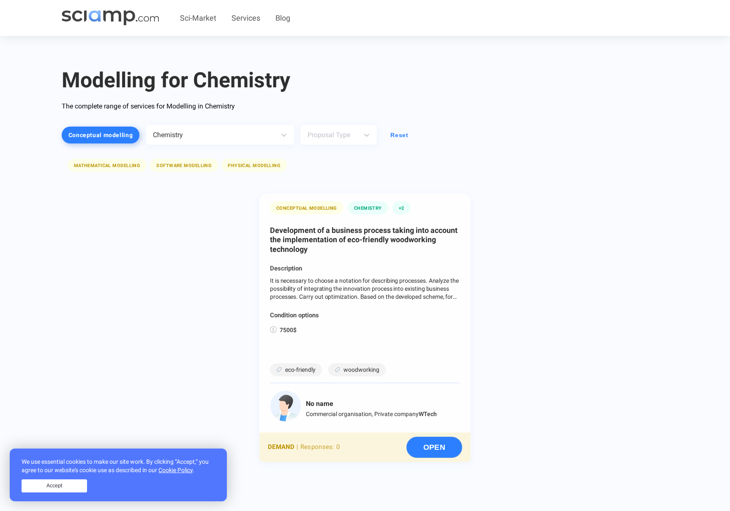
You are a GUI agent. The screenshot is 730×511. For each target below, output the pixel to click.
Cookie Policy (175, 470)
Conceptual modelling (306, 208)
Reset (399, 135)
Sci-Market (198, 18)
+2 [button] (401, 208)
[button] (107, 165)
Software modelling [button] (184, 165)
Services (246, 18)
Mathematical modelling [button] (107, 165)
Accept (54, 486)
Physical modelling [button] (254, 165)
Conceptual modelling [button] (100, 135)
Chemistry (368, 208)
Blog (282, 18)
